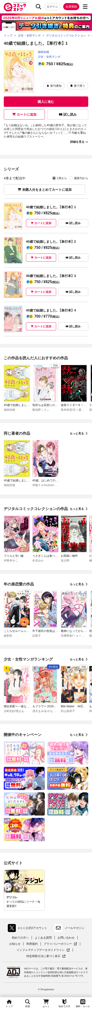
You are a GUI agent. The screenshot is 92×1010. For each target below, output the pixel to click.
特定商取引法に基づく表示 (46, 956)
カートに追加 (27, 114)
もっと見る (77, 433)
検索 (27, 1006)
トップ (9, 1006)
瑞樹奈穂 (43, 52)
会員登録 (71, 6)
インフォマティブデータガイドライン (41, 950)
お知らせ (15, 943)
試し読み (70, 114)
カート (46, 1006)
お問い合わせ (66, 937)
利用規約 (32, 943)
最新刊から (81, 178)
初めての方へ (20, 937)
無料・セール (83, 1006)
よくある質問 (43, 937)
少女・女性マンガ (49, 56)
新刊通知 (56, 85)
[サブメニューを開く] (85, 7)
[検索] (38, 7)
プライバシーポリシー (60, 944)
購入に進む (46, 102)
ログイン (52, 6)
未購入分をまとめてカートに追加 (47, 189)
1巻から (62, 178)
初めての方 (64, 1006)
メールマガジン (74, 928)
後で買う (79, 85)
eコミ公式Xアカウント (29, 929)
